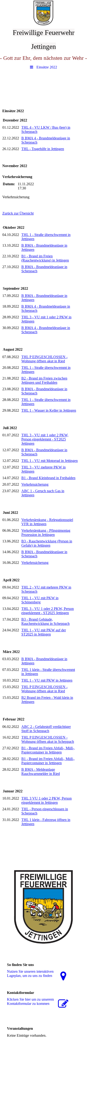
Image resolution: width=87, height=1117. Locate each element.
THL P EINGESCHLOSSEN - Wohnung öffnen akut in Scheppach (47, 739)
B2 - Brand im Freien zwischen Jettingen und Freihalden (44, 380)
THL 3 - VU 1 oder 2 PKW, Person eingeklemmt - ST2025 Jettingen (47, 611)
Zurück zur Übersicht (18, 213)
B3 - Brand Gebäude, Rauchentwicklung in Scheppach (45, 621)
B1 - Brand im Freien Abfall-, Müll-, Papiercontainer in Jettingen (48, 750)
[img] (43, 13)
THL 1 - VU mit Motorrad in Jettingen (49, 461)
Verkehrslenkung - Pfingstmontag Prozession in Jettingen (45, 532)
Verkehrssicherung (34, 484)
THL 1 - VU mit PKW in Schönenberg (39, 600)
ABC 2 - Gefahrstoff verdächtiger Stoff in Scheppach (46, 729)
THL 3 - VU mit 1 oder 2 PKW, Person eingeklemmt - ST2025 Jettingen (44, 439)
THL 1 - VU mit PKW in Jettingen (46, 680)
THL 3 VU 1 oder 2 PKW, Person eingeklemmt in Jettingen (46, 800)
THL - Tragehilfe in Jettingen (42, 149)
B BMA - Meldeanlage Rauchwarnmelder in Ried (40, 771)
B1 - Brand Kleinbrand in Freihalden (48, 478)
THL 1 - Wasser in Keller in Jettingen (48, 410)
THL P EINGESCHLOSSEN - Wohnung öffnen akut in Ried (44, 359)
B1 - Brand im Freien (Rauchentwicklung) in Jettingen (45, 258)
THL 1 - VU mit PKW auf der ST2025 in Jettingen (43, 632)
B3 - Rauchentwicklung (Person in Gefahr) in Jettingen (46, 543)
